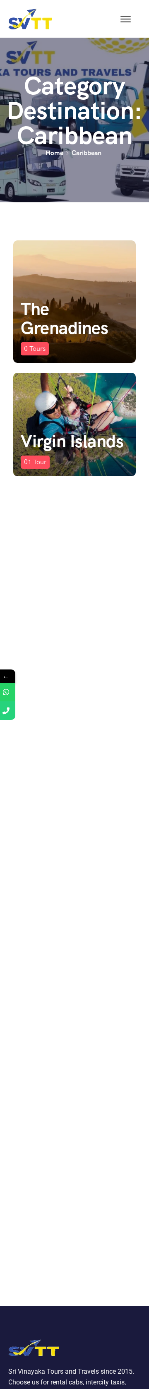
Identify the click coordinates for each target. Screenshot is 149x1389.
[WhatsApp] (9, 692)
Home (54, 153)
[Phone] (9, 710)
